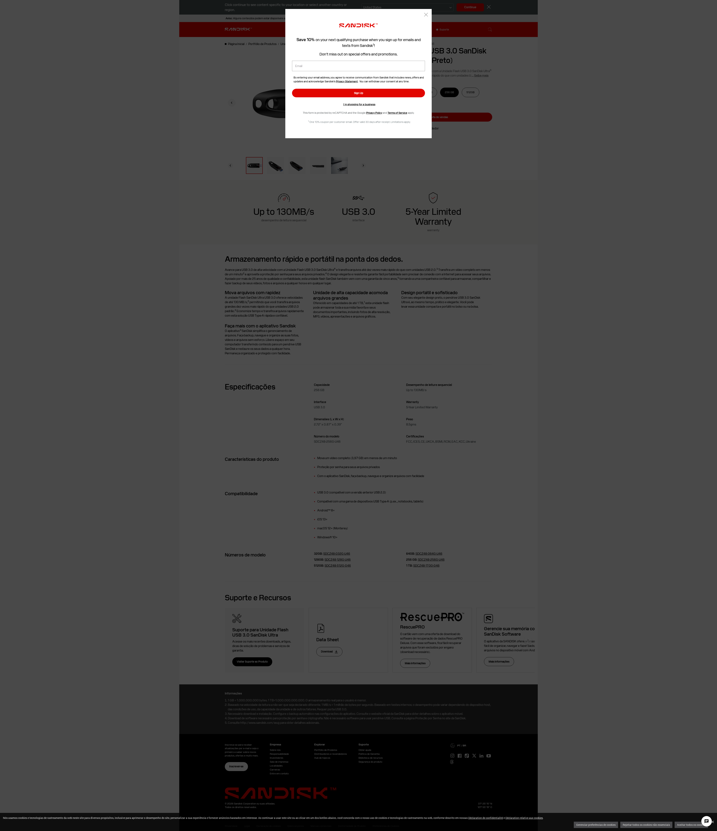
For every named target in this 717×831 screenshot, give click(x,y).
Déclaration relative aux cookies (524, 818)
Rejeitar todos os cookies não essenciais (646, 825)
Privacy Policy (374, 112)
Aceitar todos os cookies (691, 825)
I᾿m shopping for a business (359, 104)
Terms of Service (397, 112)
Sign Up (358, 93)
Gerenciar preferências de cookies (596, 825)
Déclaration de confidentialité (485, 818)
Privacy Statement (347, 81)
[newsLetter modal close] (426, 15)
